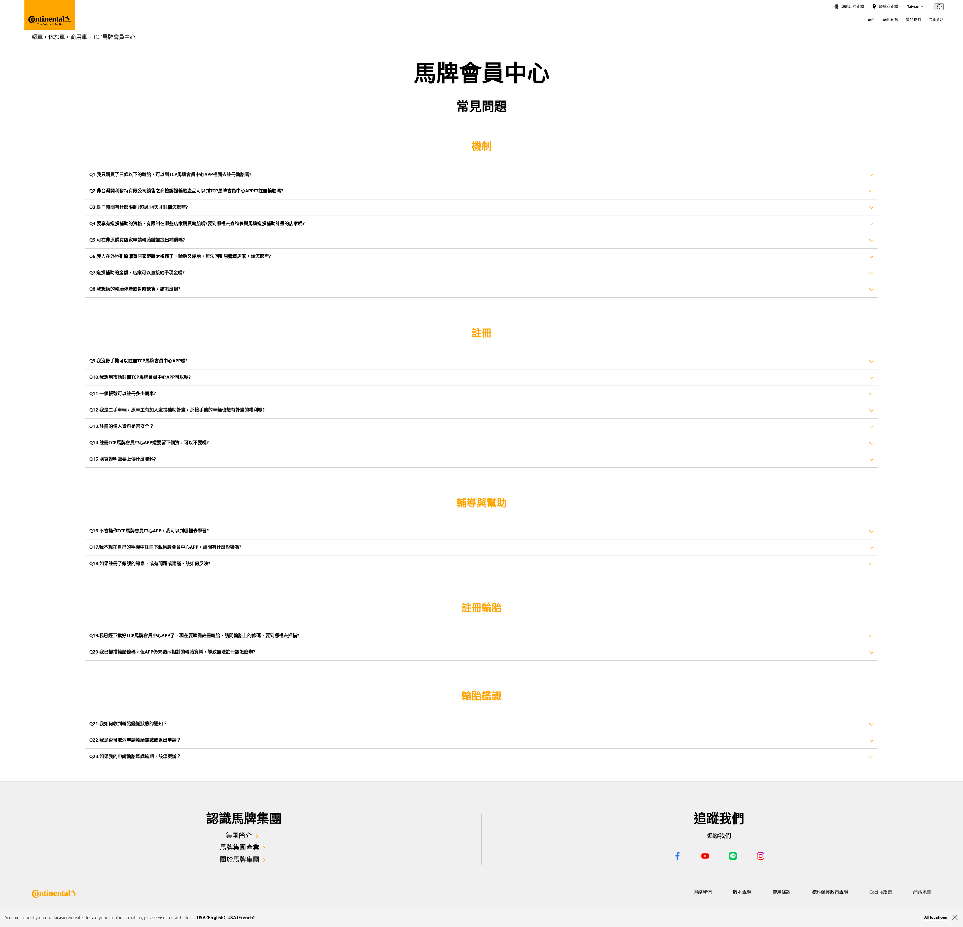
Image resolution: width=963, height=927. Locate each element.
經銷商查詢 (888, 7)
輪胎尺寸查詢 (852, 7)
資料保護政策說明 (830, 892)
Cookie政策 (880, 892)
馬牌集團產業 (239, 847)
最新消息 (936, 20)
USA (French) (241, 918)
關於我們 (913, 20)
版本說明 (742, 892)
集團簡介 (239, 836)
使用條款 (781, 892)
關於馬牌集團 (239, 859)
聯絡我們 (703, 892)
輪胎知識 (890, 20)
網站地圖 (922, 892)
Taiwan (913, 7)
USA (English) (211, 918)
